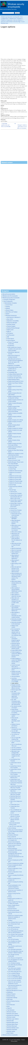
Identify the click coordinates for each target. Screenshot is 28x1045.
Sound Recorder (11, 1004)
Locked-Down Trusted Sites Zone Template (15, 793)
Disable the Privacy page (15, 479)
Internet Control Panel (7, 21)
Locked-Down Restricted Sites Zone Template (16, 786)
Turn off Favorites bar (13, 929)
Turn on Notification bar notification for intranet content (16, 811)
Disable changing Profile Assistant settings (14, 407)
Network (8, 308)
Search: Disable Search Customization (13, 906)
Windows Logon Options (13, 1019)
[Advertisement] (14, 43)
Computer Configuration (9, 299)
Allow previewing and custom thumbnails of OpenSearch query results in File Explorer (17, 576)
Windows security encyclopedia (16, 5)
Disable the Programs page (15, 481)
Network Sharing (11, 995)
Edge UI (9, 331)
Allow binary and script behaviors (15, 534)
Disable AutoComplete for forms (15, 381)
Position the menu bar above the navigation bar (15, 839)
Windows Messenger (12, 1026)
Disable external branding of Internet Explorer (15, 447)
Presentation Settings (12, 997)
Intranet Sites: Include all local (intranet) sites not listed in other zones (16, 496)
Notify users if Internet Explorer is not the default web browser (15, 830)
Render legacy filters (16, 689)
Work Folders (10, 1033)
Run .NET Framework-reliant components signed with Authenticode (16, 702)
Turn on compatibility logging (15, 977)
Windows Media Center (12, 1022)
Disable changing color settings (15, 420)
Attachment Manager (12, 322)
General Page (12, 484)
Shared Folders (9, 310)
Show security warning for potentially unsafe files (16, 720)
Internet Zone (13, 491)
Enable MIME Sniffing (17, 650)
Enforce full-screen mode (14, 460)
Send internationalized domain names (14, 823)
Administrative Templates (15, 18)
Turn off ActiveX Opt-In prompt (15, 922)
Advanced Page (13, 467)
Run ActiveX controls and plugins (16, 706)
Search (8, 1003)
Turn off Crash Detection (14, 927)
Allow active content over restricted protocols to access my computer (16, 528)
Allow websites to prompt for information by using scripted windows (16, 615)
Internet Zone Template (16, 493)
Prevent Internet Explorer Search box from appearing (14, 842)
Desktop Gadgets (11, 326)
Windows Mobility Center (13, 1027)
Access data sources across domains (16, 514)
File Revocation (10, 335)
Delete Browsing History (13, 379)
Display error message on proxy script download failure (15, 454)
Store (8, 1006)
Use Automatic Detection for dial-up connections (14, 986)
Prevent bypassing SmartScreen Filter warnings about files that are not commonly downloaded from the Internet (15, 855)
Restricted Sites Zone (15, 796)
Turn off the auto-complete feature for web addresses (14, 968)
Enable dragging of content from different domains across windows (17, 654)
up (15, 123)
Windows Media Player (12, 1024)
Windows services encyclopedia (10, 1035)
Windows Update (11, 1031)
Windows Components (6, 20)
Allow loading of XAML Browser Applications (15, 556)
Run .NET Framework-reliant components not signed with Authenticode (16, 695)
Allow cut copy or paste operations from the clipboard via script (17, 539)
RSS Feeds (9, 999)
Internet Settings (12, 828)
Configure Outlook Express (14, 376)
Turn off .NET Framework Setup (16, 731)
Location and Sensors (12, 988)
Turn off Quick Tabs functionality (15, 934)
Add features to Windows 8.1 (14, 317)
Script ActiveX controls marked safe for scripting (17, 711)
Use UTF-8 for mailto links (15, 826)
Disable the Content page (15, 476)
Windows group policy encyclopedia (10, 17)
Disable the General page (15, 477)
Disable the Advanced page (15, 470)
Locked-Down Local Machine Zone (15, 776)
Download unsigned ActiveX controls (16, 647)
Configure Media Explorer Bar (15, 374)
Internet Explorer (18, 20)
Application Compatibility (13, 320)
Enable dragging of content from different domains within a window (17, 661)
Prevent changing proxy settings (15, 863)
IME (8, 337)
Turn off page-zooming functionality (13, 955)
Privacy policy (14, 1041)
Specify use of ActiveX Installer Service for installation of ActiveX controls (15, 917)
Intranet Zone (13, 508)
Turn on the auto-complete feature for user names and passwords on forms (14, 982)
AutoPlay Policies (11, 324)
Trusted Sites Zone (14, 804)
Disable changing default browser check (14, 425)
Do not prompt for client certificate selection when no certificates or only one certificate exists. (17, 632)
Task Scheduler (10, 1010)
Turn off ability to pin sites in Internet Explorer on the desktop (14, 942)
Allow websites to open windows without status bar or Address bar (16, 608)
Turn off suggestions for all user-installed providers (15, 960)
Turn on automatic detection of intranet (15, 815)
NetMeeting (10, 992)
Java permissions (16, 676)
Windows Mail (10, 1020)
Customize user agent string (15, 377)
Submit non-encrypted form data (16, 728)
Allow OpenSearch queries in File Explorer (16, 522)
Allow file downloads (16, 548)
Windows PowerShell (12, 1029)
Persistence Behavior (13, 835)
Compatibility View (12, 372)
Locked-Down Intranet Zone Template (15, 773)
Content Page (12, 469)
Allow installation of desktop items (16, 552)
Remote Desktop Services (13, 1001)
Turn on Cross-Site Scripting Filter (16, 738)
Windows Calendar (11, 1011)
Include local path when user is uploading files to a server (16, 667)
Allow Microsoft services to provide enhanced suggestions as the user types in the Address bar (15, 361)
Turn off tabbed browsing (14, 963)
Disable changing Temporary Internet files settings (15, 410)
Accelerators (11, 345)
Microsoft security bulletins (9, 294)
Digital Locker (10, 329)
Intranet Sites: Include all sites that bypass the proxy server (16, 505)
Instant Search (10, 338)
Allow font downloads (17, 550)
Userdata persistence (17, 749)
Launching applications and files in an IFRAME (16, 679)
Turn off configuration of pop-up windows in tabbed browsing (15, 951)
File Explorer (10, 333)
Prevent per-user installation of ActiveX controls (15, 890)
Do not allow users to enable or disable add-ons (15, 457)
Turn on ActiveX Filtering (14, 973)
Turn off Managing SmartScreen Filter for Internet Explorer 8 (15, 931)
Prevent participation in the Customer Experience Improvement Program (14, 886)
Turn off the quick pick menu (15, 971)
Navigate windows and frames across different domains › (22, 126)
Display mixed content (15, 626)
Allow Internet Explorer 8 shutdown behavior (14, 356)
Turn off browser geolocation (15, 949)
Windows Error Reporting (13, 1015)
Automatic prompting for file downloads (16, 623)
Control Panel (9, 305)
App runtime (10, 319)
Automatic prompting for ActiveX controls (16, 619)
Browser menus (12, 370)
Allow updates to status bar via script (16, 595)
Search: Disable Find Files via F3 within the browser (15, 902)
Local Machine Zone (15, 512)
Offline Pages (11, 833)
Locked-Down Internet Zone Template (15, 766)
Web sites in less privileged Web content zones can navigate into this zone (16, 754)
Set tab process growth (13, 910)
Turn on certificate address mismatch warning (14, 819)
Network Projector (11, 994)
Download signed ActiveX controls (16, 644)
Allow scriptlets (15, 593)
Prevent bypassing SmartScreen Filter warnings (15, 849)
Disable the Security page (15, 483)
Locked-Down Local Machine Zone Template (16, 780)
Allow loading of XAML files (15, 560)
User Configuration (8, 301)
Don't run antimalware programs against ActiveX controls (16, 639)
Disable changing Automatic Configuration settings (14, 397)
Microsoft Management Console (14, 990)
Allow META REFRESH (14, 517)
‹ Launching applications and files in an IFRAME (5, 125)
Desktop (8, 306)
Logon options (15, 683)
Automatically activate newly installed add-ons (14, 367)
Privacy (10, 896)
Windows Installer (11, 1017)
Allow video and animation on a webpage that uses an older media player (16, 601)
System (7, 313)
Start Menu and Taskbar (11, 312)
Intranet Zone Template (16, 510)
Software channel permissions (16, 724)
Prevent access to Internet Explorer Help (14, 845)
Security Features (12, 908)
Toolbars (10, 920)
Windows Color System (12, 1013)
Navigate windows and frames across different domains (16, 686)
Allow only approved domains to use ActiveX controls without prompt (16, 569)
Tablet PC (9, 1008)
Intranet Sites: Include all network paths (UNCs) (16, 500)
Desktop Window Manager (13, 328)
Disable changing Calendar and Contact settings (15, 400)
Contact (23, 1039)
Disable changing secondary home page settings (15, 444)
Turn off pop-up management (15, 958)
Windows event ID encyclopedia (10, 296)
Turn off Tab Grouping (13, 939)
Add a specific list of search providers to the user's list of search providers (15, 349)
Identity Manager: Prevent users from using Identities (15, 462)
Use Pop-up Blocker (16, 747)
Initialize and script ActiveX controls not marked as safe (16, 673)
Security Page (17, 21)
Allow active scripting (16, 532)
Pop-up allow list (12, 836)
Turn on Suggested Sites (14, 975)
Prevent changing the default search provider (15, 865)
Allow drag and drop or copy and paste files (16, 545)
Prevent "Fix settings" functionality (13, 342)
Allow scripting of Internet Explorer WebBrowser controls (17, 589)
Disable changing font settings (15, 428)
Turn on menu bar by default (15, 978)
